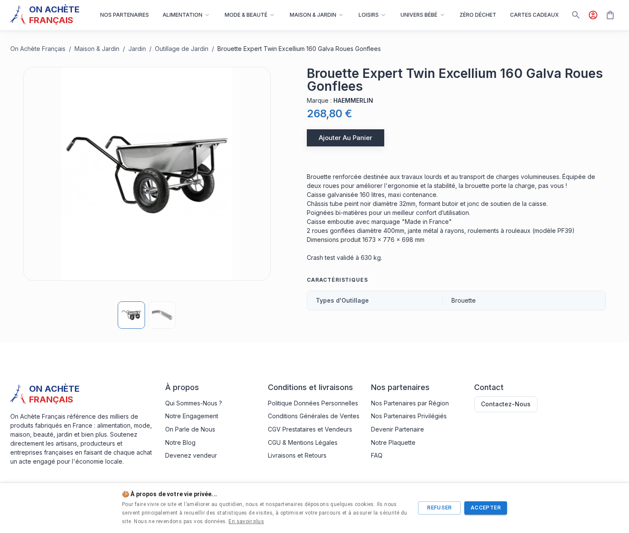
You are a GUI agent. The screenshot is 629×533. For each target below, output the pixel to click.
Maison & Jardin (96, 48)
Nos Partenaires (124, 15)
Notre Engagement (191, 416)
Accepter (486, 507)
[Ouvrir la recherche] (575, 15)
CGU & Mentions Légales (303, 442)
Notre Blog (180, 442)
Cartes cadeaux (534, 15)
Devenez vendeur (191, 455)
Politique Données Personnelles (313, 403)
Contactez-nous (506, 404)
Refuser (439, 507)
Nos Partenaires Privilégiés (409, 416)
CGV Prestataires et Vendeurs (310, 429)
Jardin (137, 48)
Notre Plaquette (393, 442)
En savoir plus (246, 521)
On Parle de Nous (190, 429)
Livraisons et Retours (297, 455)
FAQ (377, 455)
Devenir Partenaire (397, 429)
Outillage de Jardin (181, 48)
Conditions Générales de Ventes (313, 416)
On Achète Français (37, 48)
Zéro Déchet (478, 15)
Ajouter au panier (345, 138)
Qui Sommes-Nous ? (193, 403)
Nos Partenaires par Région (410, 403)
